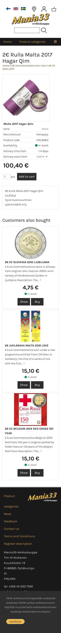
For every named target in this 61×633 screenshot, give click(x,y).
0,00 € (41, 156)
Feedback (10, 521)
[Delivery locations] (34, 9)
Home (7, 41)
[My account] (44, 9)
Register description (18, 543)
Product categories (32, 41)
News (7, 514)
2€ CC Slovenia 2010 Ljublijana (27, 262)
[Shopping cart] (54, 9)
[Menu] (55, 42)
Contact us (11, 529)
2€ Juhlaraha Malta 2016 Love (26, 345)
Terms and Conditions (19, 536)
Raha (45, 129)
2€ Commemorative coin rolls (29, 65)
